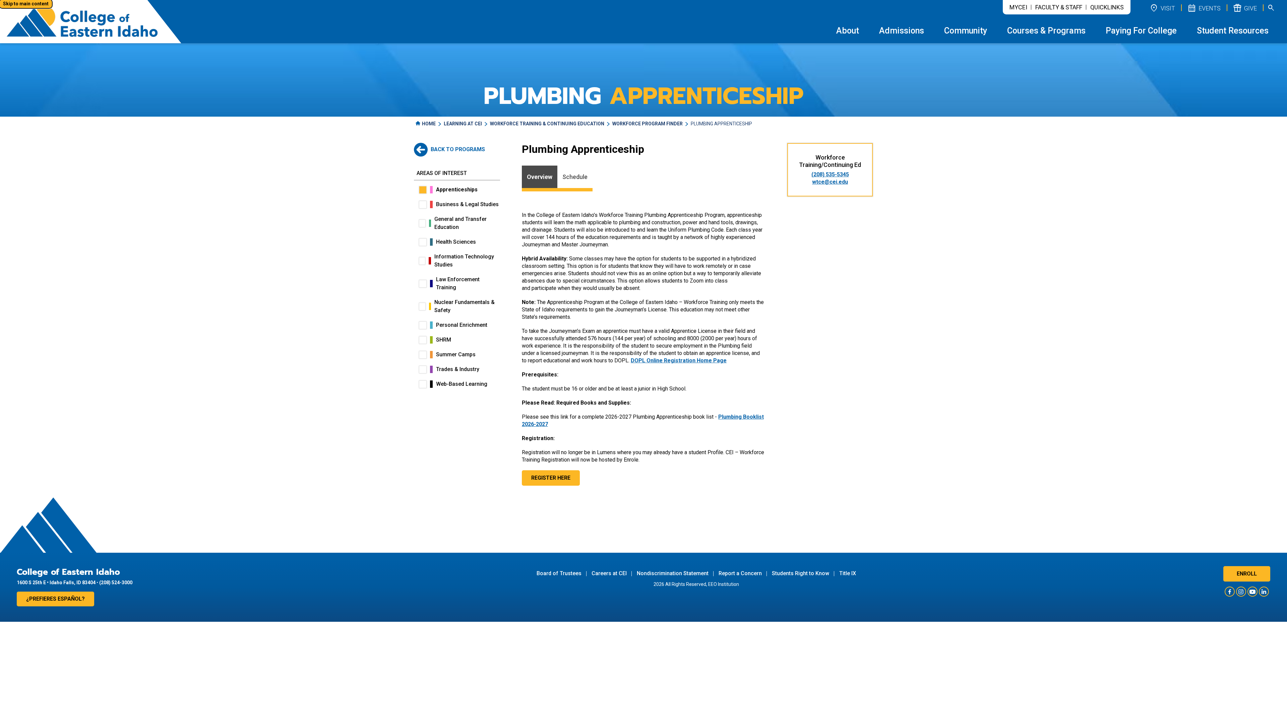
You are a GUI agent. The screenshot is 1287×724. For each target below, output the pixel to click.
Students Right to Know (800, 573)
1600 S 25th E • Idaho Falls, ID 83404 (56, 582)
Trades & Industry (457, 369)
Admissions (901, 31)
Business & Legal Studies (467, 204)
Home (429, 123)
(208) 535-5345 (830, 174)
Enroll (1247, 573)
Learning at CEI (463, 123)
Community (965, 31)
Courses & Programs (1046, 31)
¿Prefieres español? (55, 599)
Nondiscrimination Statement (673, 573)
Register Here (550, 478)
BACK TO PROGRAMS (457, 149)
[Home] (82, 21)
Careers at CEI (609, 573)
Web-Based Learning (461, 384)
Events (1204, 8)
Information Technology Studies (464, 260)
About (847, 31)
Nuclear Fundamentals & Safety (464, 306)
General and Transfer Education (460, 223)
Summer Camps (456, 354)
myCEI (1018, 7)
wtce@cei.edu (830, 182)
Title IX (847, 573)
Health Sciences (456, 242)
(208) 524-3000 (115, 582)
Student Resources (1233, 31)
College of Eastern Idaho (68, 572)
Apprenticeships (457, 189)
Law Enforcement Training (458, 283)
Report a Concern (740, 573)
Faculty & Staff (1058, 7)
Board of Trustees (559, 573)
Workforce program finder (647, 123)
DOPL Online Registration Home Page (679, 360)
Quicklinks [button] (1107, 7)
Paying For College (1141, 31)
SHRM (443, 340)
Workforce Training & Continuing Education (547, 123)
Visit (1162, 8)
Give (1245, 8)
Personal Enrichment (461, 325)
